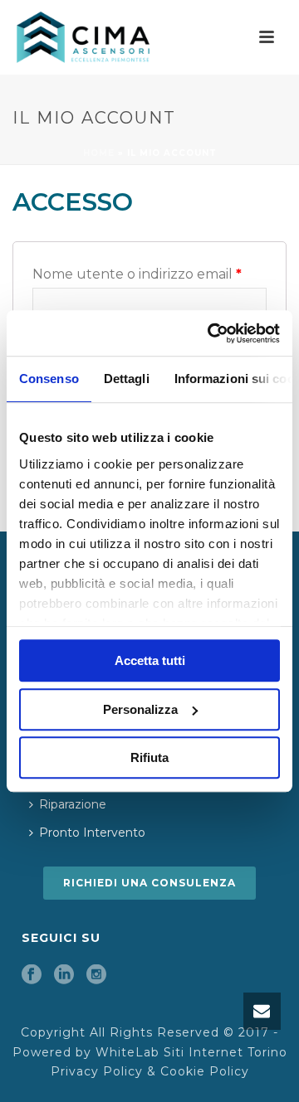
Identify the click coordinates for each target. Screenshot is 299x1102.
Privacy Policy (97, 1071)
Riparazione (72, 804)
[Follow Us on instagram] (96, 975)
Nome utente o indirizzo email (137, 274)
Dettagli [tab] (127, 378)
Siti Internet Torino (225, 1052)
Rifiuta (149, 757)
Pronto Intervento (92, 832)
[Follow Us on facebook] (32, 975)
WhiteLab (127, 1052)
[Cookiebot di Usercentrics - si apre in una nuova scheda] (211, 333)
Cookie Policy (204, 1071)
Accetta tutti (150, 660)
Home (99, 153)
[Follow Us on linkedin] (64, 975)
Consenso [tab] (49, 378)
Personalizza (140, 709)
